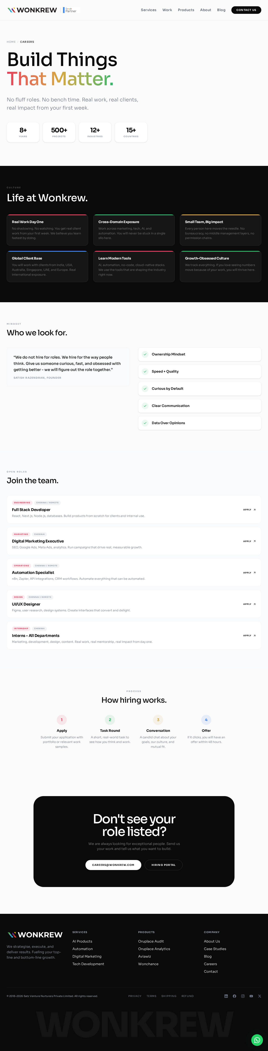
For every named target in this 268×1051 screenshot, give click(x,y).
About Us (212, 941)
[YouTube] (251, 996)
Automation (82, 949)
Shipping (169, 996)
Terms (151, 996)
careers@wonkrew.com (113, 864)
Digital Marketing (87, 956)
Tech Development (88, 964)
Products (186, 10)
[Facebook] (234, 996)
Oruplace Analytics (154, 949)
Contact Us (246, 10)
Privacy (135, 996)
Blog (221, 10)
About (205, 10)
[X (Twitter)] (259, 996)
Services (148, 10)
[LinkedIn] (226, 996)
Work (167, 10)
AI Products (82, 941)
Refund (188, 996)
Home (11, 41)
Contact (211, 971)
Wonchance (148, 964)
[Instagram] (243, 996)
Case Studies (215, 949)
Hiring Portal (164, 864)
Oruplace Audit (151, 941)
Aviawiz (144, 956)
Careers (210, 964)
